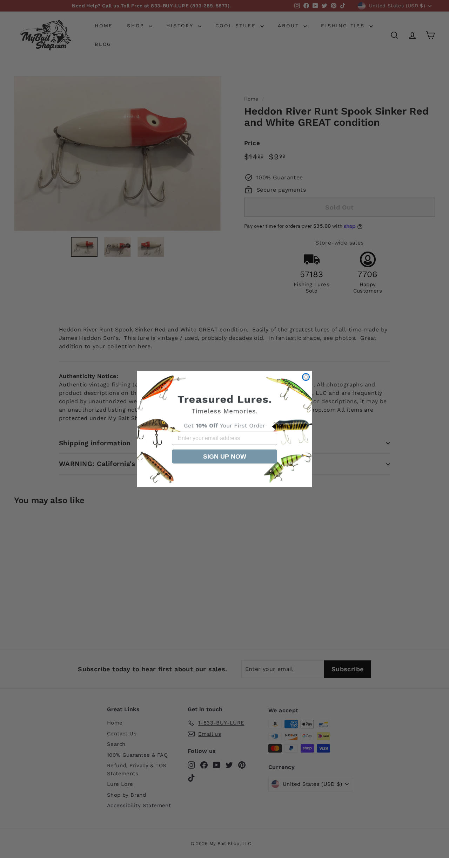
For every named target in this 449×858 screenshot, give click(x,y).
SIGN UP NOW (224, 456)
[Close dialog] (305, 376)
